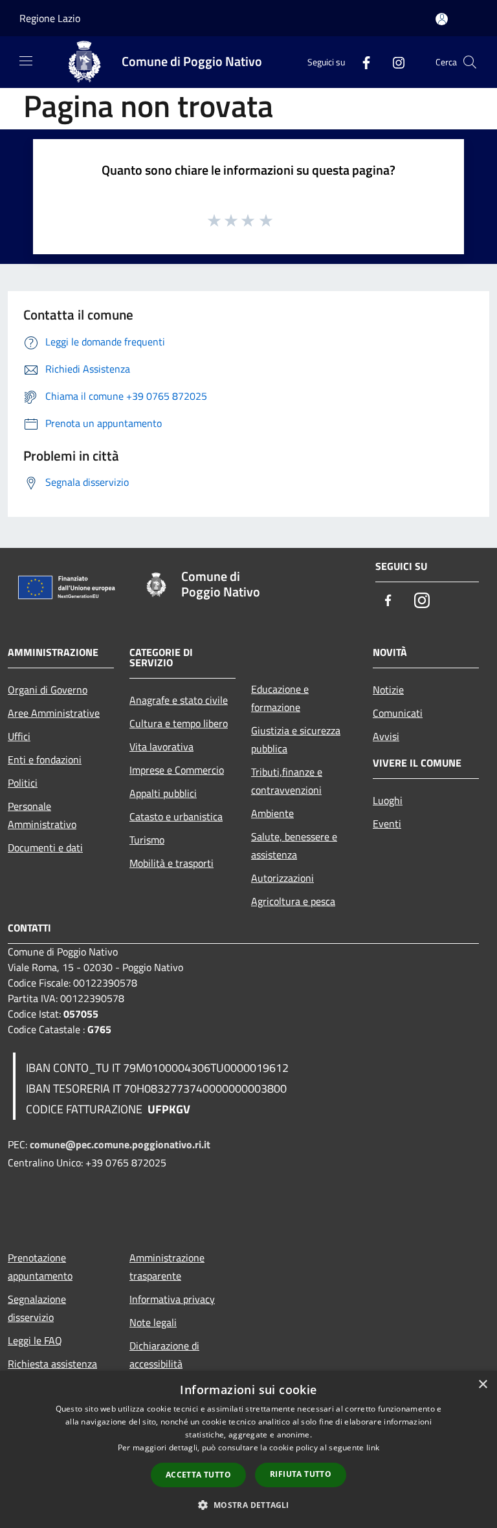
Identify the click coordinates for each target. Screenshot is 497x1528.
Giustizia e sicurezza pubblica (295, 739)
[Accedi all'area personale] (441, 19)
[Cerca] (470, 62)
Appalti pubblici (163, 793)
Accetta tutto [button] (198, 1474)
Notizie (388, 689)
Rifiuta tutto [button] (300, 1473)
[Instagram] (393, 62)
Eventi (387, 823)
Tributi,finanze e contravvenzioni (286, 781)
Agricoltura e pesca (293, 901)
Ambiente (272, 813)
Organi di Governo (47, 689)
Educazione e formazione (280, 698)
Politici (23, 783)
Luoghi (388, 800)
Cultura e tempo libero (178, 723)
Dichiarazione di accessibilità (164, 1354)
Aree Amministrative (54, 713)
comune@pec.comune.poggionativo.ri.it (120, 1144)
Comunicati (398, 713)
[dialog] (248, 1449)
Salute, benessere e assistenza (294, 845)
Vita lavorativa (161, 746)
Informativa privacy (172, 1299)
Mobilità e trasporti (171, 863)
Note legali (153, 1322)
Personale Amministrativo (42, 815)
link (372, 1447)
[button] (248, 1504)
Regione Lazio (49, 18)
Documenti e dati (45, 847)
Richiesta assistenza (52, 1363)
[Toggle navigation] (26, 61)
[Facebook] (361, 62)
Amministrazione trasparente (166, 1266)
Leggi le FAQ (35, 1340)
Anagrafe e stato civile (178, 700)
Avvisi (386, 736)
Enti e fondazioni (45, 759)
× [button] (482, 1385)
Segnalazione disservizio (37, 1308)
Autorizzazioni (282, 878)
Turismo (146, 839)
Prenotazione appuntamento (40, 1266)
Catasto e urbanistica (176, 816)
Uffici (19, 736)
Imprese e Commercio (176, 770)
